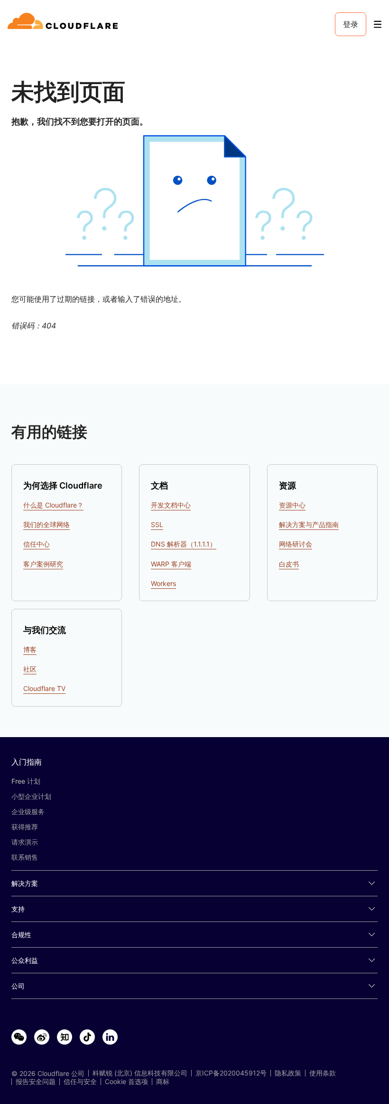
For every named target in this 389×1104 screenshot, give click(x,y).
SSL (157, 524)
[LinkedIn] (110, 1037)
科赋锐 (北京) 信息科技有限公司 (140, 1073)
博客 (30, 649)
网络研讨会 (295, 544)
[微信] (19, 1037)
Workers (163, 583)
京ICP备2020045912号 (231, 1073)
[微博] (41, 1037)
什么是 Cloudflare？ (53, 505)
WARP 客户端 (171, 564)
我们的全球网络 (46, 524)
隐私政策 (288, 1073)
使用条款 (322, 1073)
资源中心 (292, 505)
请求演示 (24, 842)
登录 (350, 24)
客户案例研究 (43, 564)
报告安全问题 (36, 1081)
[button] (194, 200)
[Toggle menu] (377, 24)
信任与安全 (80, 1081)
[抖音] (87, 1037)
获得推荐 (24, 827)
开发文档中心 (171, 505)
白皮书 (289, 564)
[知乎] (64, 1037)
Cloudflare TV (44, 688)
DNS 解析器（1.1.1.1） (183, 544)
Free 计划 (25, 781)
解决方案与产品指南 (309, 524)
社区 (30, 669)
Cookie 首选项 (126, 1081)
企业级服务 (28, 811)
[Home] (64, 24)
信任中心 (36, 544)
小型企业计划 (31, 796)
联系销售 (24, 857)
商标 (162, 1081)
